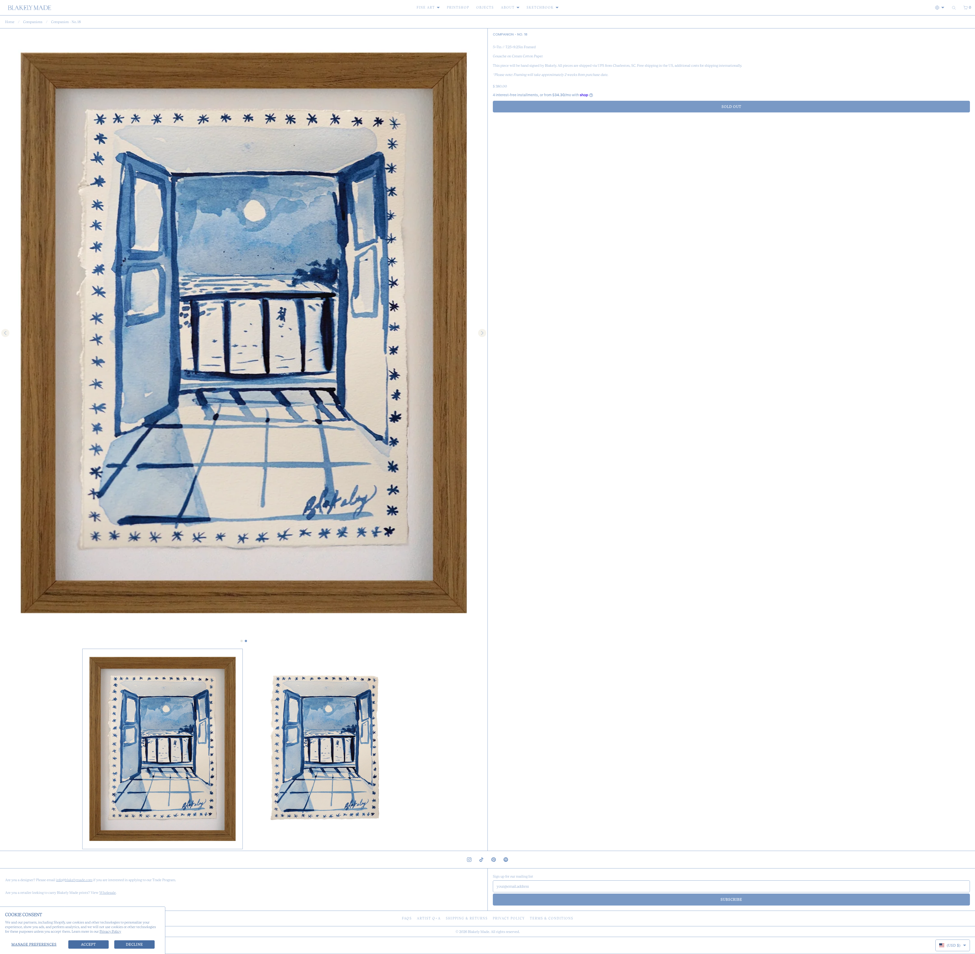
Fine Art (426, 7)
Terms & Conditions (551, 918)
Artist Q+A (429, 918)
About (508, 7)
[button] (162, 749)
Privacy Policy (110, 931)
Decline (134, 944)
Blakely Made (478, 932)
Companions (32, 22)
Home (9, 22)
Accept (88, 944)
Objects (485, 7)
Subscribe (731, 899)
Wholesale (107, 893)
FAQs (407, 918)
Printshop (458, 7)
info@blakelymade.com (74, 880)
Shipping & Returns (467, 918)
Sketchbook (540, 7)
